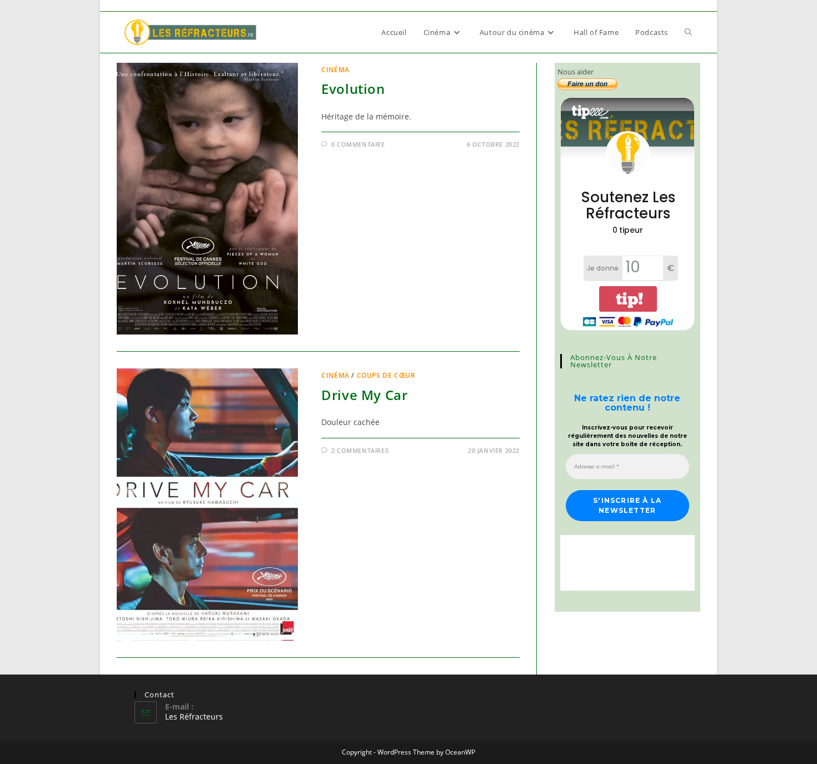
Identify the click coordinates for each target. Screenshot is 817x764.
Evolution (353, 88)
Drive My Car (364, 395)
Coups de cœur (386, 375)
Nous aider (575, 72)
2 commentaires (359, 450)
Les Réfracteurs (194, 716)
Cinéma (335, 69)
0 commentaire (358, 144)
